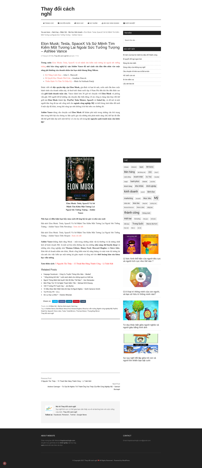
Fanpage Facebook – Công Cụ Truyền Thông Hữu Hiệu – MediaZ (67, 274)
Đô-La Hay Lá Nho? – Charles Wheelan (58, 295)
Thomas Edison (81, 311)
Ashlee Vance (50, 308)
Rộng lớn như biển (129, 63)
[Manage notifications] (4, 463)
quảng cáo (153, 203)
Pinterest (76, 301)
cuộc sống (127, 177)
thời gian (145, 219)
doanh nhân (138, 177)
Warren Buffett (151, 224)
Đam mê (126, 228)
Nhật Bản (136, 203)
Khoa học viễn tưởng (89, 308)
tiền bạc (126, 224)
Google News (82, 415)
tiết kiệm (153, 219)
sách (42, 445)
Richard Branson (129, 207)
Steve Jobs (57, 311)
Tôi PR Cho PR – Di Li (51, 292)
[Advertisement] (122, 8)
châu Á (156, 172)
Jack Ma (152, 181)
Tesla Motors (70, 311)
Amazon (133, 167)
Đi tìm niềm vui (128, 80)
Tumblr (83, 301)
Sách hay (55, 32)
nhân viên (127, 203)
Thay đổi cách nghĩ (58, 11)
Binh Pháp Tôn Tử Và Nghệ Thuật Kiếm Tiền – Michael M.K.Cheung (68, 283)
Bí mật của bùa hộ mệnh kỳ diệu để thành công (140, 55)
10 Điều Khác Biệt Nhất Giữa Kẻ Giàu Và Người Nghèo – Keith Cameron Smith (72, 289)
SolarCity (44, 311)
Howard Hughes (76, 308)
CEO (150, 172)
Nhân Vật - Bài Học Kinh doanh (71, 32)
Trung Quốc (137, 223)
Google (126, 181)
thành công (131, 212)
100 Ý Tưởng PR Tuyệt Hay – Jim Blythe (59, 286)
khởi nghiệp (151, 186)
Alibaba (126, 167)
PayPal (115, 308)
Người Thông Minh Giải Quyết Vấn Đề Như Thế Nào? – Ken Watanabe (69, 280)
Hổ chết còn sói (129, 75)
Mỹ (156, 198)
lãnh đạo (151, 192)
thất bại (127, 218)
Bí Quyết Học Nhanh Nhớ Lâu (57, 78)
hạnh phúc (135, 181)
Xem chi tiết (78, 227)
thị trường (137, 219)
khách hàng (128, 186)
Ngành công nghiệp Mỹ (104, 308)
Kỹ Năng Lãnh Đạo (53, 75)
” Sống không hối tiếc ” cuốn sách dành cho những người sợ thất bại (68, 277)
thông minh (146, 213)
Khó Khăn (139, 186)
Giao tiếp (156, 177)
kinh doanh (131, 191)
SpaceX (50, 311)
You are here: (45, 32)
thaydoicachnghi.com (67, 440)
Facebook (62, 301)
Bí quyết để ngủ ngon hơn (132, 59)
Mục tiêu (147, 198)
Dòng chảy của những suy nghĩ (134, 67)
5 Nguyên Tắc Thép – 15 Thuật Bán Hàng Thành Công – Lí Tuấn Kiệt (66, 381)
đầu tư (133, 228)
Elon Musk (57, 63)
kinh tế (142, 192)
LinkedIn (69, 301)
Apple (141, 167)
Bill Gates (149, 167)
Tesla (64, 311)
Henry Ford (67, 308)
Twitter (55, 301)
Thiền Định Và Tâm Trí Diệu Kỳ (58, 81)
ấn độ (139, 228)
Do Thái (148, 177)
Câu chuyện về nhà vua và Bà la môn (136, 71)
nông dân (145, 203)
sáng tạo (150, 207)
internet (144, 181)
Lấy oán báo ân (128, 84)
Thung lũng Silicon (93, 311)
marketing (128, 198)
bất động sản (141, 172)
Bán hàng (129, 171)
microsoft (138, 198)
